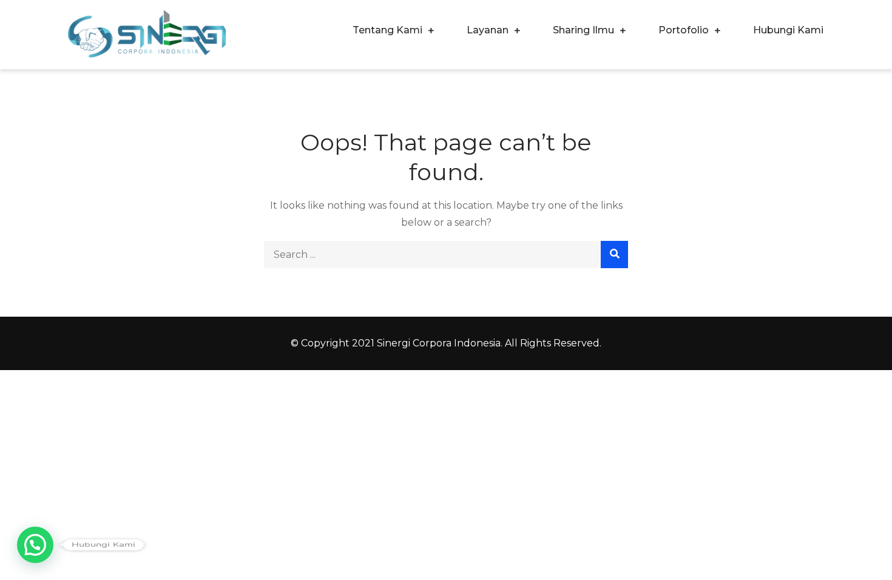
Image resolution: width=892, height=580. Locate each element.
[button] (35, 545)
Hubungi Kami (788, 30)
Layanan (488, 30)
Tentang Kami (387, 30)
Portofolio (683, 30)
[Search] (614, 254)
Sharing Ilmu (583, 30)
